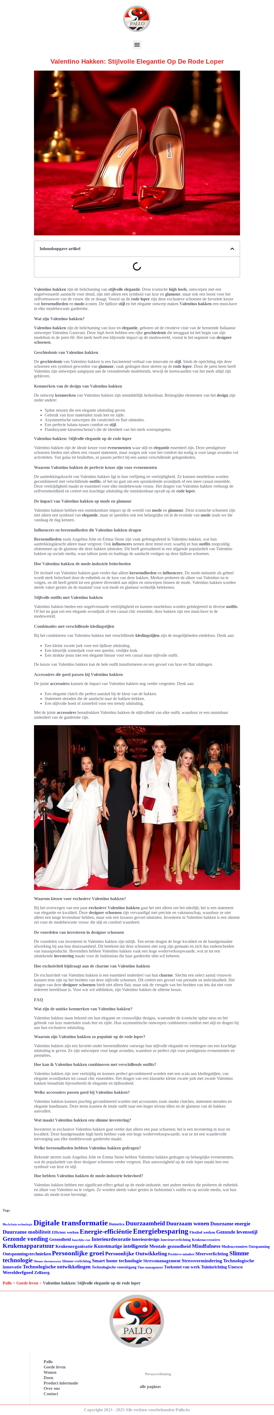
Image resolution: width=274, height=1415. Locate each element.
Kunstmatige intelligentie (121, 1246)
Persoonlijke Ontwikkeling (136, 1253)
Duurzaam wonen (187, 1223)
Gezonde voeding (25, 1239)
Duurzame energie (230, 1223)
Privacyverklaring (158, 1374)
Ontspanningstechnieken (27, 1253)
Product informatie (61, 1383)
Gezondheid (60, 1239)
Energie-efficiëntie (106, 1231)
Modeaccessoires (235, 1247)
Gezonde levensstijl (236, 1232)
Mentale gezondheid (170, 1246)
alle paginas (150, 1386)
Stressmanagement (162, 1260)
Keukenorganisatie (74, 1246)
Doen (48, 1377)
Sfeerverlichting (211, 1253)
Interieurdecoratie (111, 1239)
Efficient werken (65, 1232)
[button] (137, 44)
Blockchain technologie (17, 1224)
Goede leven (27, 1283)
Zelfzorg (42, 1272)
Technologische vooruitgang (114, 1267)
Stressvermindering (202, 1260)
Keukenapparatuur (28, 1245)
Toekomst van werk (182, 1267)
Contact (51, 1393)
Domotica (116, 1224)
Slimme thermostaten (47, 1261)
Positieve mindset (181, 1254)
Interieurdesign (145, 1239)
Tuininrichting (214, 1266)
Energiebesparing (160, 1231)
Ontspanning (259, 1246)
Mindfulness (206, 1246)
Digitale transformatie (70, 1222)
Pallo (7, 1283)
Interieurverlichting (176, 1240)
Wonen (50, 1372)
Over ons (52, 1388)
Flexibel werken (202, 1232)
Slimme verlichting (76, 1261)
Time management (150, 1267)
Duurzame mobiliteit (27, 1232)
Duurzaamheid (145, 1223)
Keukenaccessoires (206, 1240)
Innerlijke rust (81, 1239)
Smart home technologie (117, 1260)
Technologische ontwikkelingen (57, 1266)
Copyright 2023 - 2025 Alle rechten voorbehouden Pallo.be (137, 1410)
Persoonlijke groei (78, 1253)
